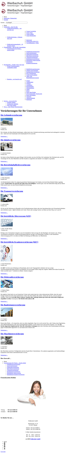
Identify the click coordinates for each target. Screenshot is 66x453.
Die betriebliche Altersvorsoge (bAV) (16, 216)
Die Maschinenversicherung (12, 334)
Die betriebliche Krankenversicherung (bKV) (19, 242)
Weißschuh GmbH (35, 439)
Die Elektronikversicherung (12, 277)
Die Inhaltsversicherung (10, 140)
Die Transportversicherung (12, 191)
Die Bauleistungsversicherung (13, 305)
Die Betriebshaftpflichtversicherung (15, 165)
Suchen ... (3, 22)
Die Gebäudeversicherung (11, 115)
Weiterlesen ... (4, 136)
